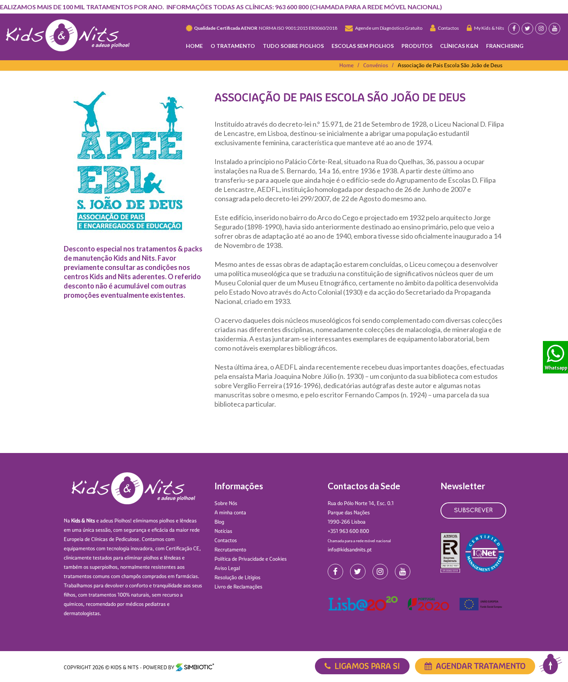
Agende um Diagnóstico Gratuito (387, 28)
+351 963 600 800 (348, 531)
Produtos (416, 45)
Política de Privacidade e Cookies (250, 559)
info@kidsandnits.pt (350, 549)
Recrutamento (230, 549)
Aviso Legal (227, 568)
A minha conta (230, 512)
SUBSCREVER (473, 510)
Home (194, 45)
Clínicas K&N (459, 45)
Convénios (375, 65)
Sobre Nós (225, 503)
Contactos (447, 28)
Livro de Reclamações (238, 587)
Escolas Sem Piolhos (363, 45)
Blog (219, 522)
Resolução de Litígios (237, 577)
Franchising (505, 45)
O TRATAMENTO (233, 45)
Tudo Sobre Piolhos (293, 45)
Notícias (223, 531)
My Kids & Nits (488, 28)
